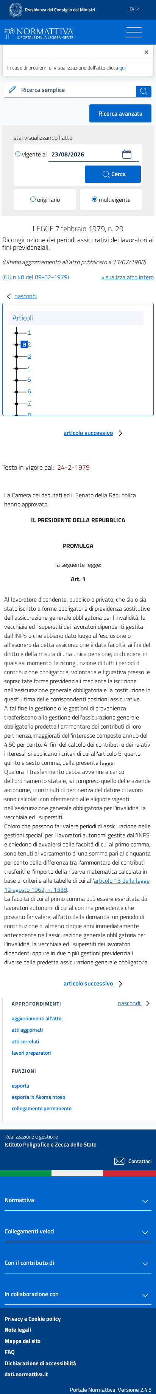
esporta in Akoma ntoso (38, 1097)
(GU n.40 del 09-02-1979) (35, 277)
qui (122, 67)
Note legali (18, 1329)
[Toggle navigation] (134, 32)
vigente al (35, 154)
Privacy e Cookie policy (33, 1318)
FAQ (10, 1352)
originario (48, 199)
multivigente (115, 199)
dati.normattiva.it (26, 1374)
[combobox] (78, 89)
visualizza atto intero (127, 277)
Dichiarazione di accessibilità (40, 1363)
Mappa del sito (23, 1341)
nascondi (25, 295)
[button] (127, 154)
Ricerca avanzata (120, 113)
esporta (20, 1085)
